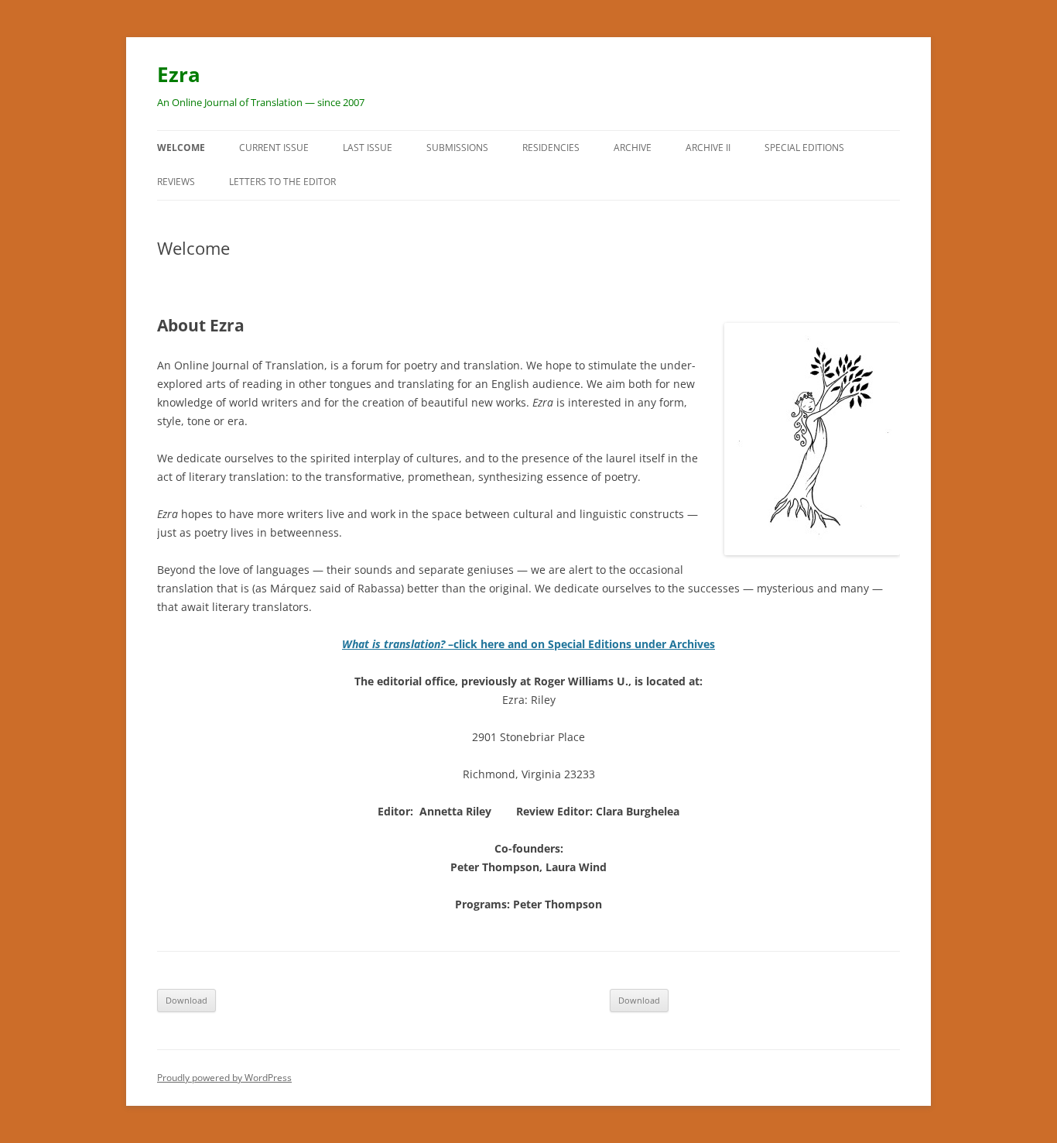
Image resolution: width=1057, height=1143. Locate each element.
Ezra (178, 74)
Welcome (181, 147)
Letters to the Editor (282, 181)
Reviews (176, 181)
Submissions (457, 147)
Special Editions (804, 147)
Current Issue (274, 147)
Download (186, 1000)
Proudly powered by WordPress (224, 1077)
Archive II (708, 147)
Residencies (551, 147)
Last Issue (367, 147)
